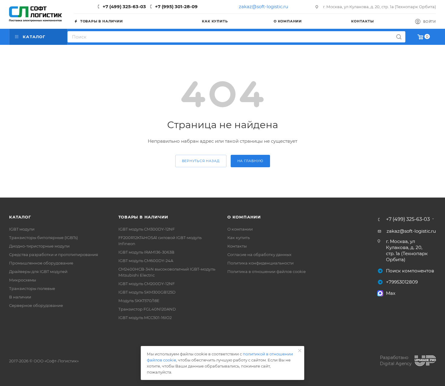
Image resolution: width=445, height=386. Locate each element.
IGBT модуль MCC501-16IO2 (145, 317)
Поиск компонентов (410, 271)
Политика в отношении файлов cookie (266, 271)
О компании (244, 217)
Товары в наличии (143, 217)
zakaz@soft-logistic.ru (263, 6)
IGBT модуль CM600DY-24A (145, 260)
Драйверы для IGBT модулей (38, 271)
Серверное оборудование (36, 305)
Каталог (20, 217)
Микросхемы (22, 280)
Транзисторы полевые (32, 288)
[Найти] (398, 36)
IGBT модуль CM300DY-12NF (146, 229)
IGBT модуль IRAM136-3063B (146, 252)
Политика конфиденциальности (260, 263)
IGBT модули (22, 229)
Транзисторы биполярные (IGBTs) (43, 237)
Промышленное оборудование (41, 263)
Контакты (237, 246)
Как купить (238, 237)
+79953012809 (402, 282)
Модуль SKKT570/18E (139, 300)
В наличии (20, 296)
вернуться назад (201, 161)
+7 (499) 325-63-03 (124, 6)
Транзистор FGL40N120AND (147, 309)
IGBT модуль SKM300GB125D (147, 292)
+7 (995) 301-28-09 (176, 6)
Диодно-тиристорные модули (39, 246)
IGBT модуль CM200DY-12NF (146, 283)
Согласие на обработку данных (259, 254)
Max (390, 293)
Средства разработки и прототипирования (53, 254)
